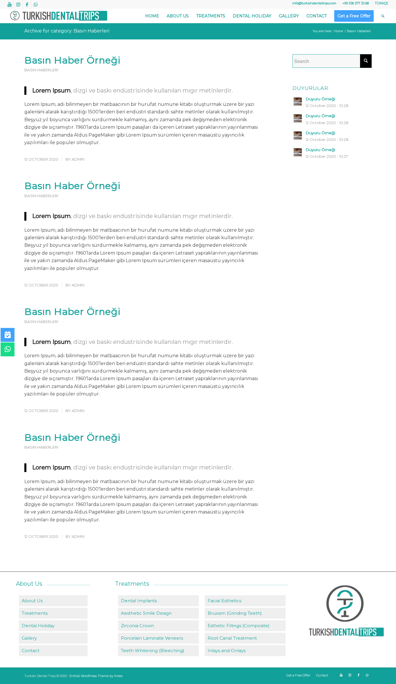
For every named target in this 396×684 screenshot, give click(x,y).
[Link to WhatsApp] (35, 4)
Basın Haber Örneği (72, 60)
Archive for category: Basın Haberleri (66, 31)
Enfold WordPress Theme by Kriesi (96, 676)
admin (78, 159)
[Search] (382, 16)
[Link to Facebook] (27, 4)
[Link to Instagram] (18, 4)
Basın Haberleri (41, 70)
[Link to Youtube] (9, 4)
